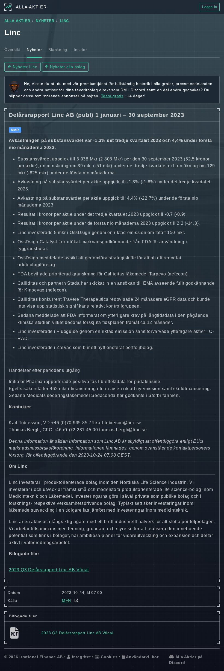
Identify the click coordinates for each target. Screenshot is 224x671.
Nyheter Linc (24, 67)
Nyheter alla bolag (67, 67)
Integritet (80, 657)
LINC (64, 21)
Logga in (209, 7)
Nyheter (34, 49)
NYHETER (45, 21)
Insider (80, 49)
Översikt (12, 49)
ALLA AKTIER (17, 21)
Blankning (57, 49)
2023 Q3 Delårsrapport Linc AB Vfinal (49, 569)
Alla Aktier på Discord (186, 660)
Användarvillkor (141, 657)
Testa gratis (112, 96)
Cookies (108, 657)
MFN (66, 600)
